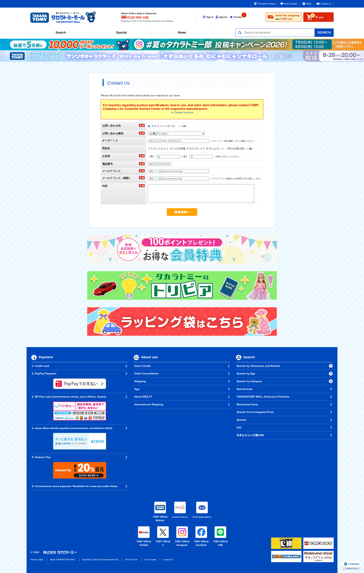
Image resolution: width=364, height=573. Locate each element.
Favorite (238, 17)
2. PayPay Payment (44, 373)
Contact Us (326, 3)
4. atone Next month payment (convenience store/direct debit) (72, 428)
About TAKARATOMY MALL (63, 559)
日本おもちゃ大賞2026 (250, 435)
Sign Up (223, 17)
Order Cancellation (146, 373)
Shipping (140, 381)
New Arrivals (245, 389)
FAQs (308, 3)
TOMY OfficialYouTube (143, 543)
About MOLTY (143, 396)
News (182, 32)
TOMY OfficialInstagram (182, 543)
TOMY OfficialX (163, 543)
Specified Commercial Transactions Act (100, 559)
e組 (184, 125)
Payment (46, 357)
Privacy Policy (36, 559)
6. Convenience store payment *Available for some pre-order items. (75, 486)
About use (149, 357)
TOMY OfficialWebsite (160, 519)
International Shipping (148, 404)
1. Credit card (40, 365)
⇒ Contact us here (182, 112)
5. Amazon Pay (41, 457)
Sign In (209, 17)
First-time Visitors (266, 3)
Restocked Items (247, 404)
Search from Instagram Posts (255, 411)
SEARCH (324, 32)
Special (121, 32)
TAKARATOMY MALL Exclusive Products (263, 396)
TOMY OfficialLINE (220, 543)
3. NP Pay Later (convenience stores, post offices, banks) (69, 396)
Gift (239, 427)
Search (61, 32)
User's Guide (290, 3)
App (137, 389)
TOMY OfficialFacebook (201, 543)
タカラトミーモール (163, 125)
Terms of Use (131, 559)
